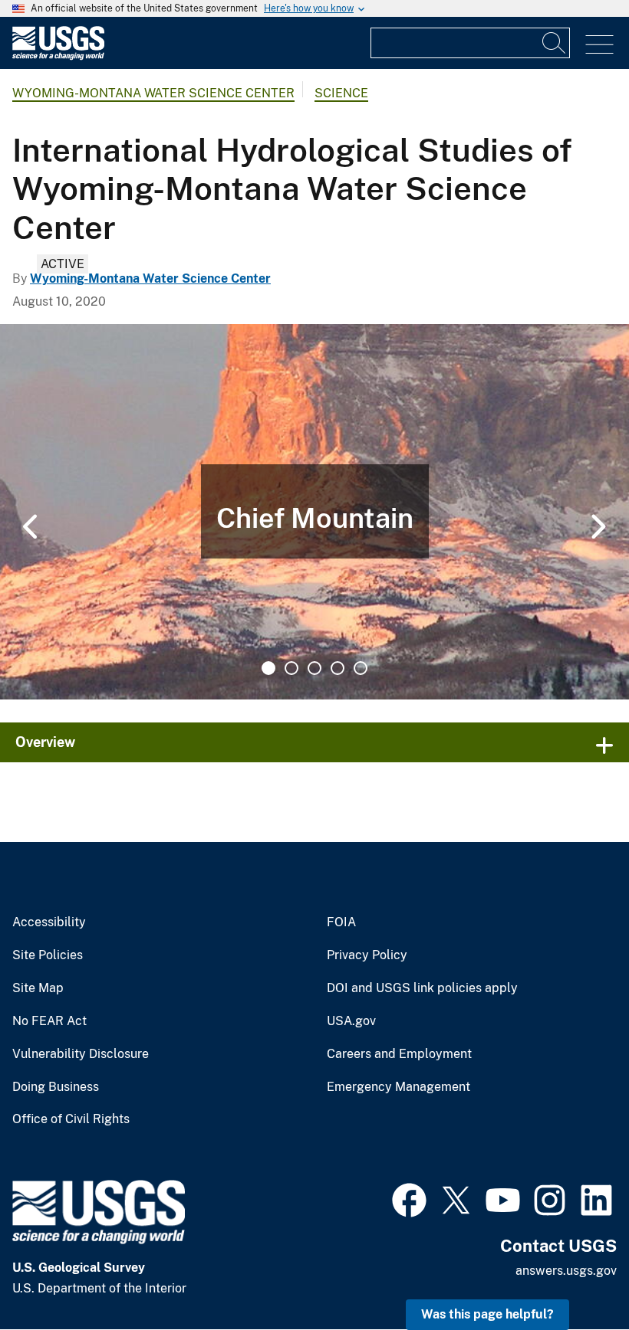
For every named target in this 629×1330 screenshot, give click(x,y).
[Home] (58, 56)
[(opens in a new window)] (409, 1198)
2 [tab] (291, 668)
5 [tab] (360, 668)
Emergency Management (398, 1087)
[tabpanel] (314, 511)
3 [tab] (314, 668)
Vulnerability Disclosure (80, 1054)
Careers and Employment (399, 1054)
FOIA (341, 922)
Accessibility (49, 922)
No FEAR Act (49, 1021)
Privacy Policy (367, 955)
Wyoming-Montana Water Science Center (153, 93)
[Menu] (599, 45)
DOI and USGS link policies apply (422, 988)
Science (341, 93)
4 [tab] (337, 668)
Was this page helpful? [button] (487, 1314)
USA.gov (351, 1021)
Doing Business (55, 1087)
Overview (45, 742)
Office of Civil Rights (71, 1119)
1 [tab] (268, 668)
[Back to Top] (573, 1274)
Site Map (38, 988)
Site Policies (47, 955)
